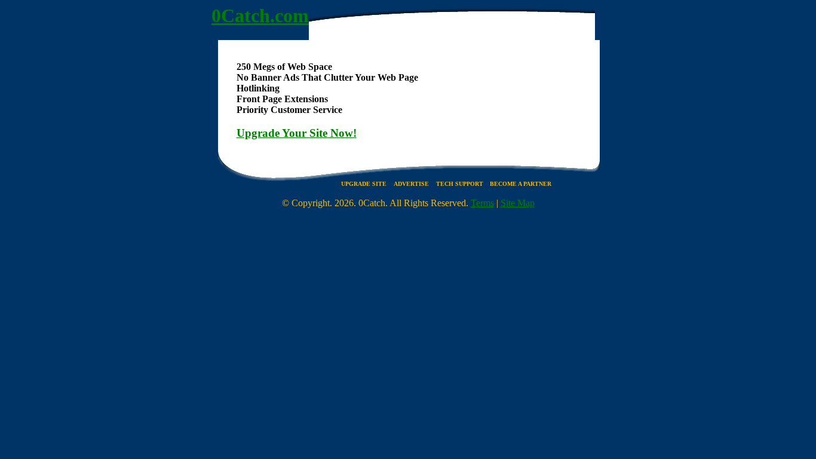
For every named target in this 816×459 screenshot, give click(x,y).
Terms (482, 203)
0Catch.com (260, 15)
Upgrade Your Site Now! (297, 133)
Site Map (518, 203)
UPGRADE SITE (363, 183)
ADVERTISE (411, 183)
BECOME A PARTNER (520, 183)
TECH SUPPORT (460, 183)
